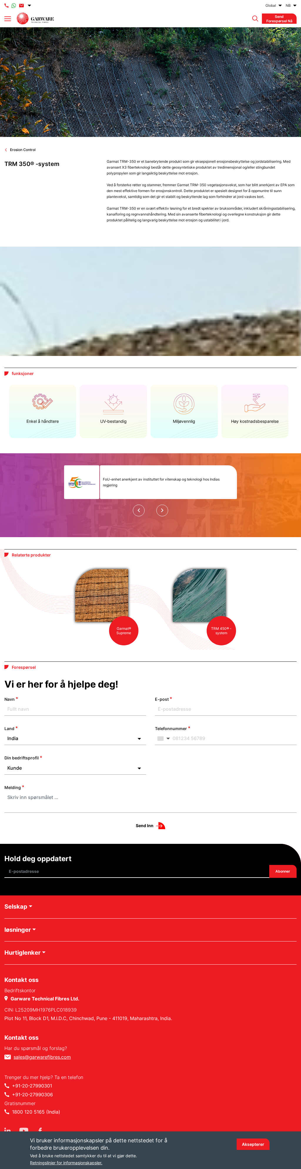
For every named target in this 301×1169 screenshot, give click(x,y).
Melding (12, 787)
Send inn (144, 825)
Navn (9, 699)
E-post (162, 699)
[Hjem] (35, 18)
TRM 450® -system (221, 630)
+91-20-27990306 (32, 1094)
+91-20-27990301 (32, 1086)
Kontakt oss (21, 1037)
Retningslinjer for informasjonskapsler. (66, 1162)
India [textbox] (12, 738)
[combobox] (75, 738)
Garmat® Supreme (123, 630)
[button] (254, 18)
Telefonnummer (171, 728)
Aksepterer (253, 1144)
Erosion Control (23, 149)
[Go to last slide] (139, 510)
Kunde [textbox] (14, 768)
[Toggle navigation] (7, 18)
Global (270, 5)
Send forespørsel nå (279, 18)
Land (9, 728)
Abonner (283, 871)
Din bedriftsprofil (21, 757)
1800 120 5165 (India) (36, 1112)
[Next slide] (162, 510)
